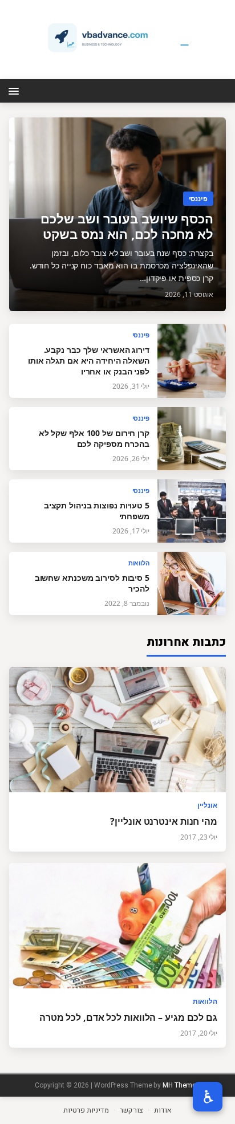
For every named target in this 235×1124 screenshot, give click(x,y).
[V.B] (117, 37)
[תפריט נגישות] (207, 1096)
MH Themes (181, 1085)
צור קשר (131, 1110)
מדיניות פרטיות (86, 1110)
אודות (163, 1110)
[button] (16, 90)
